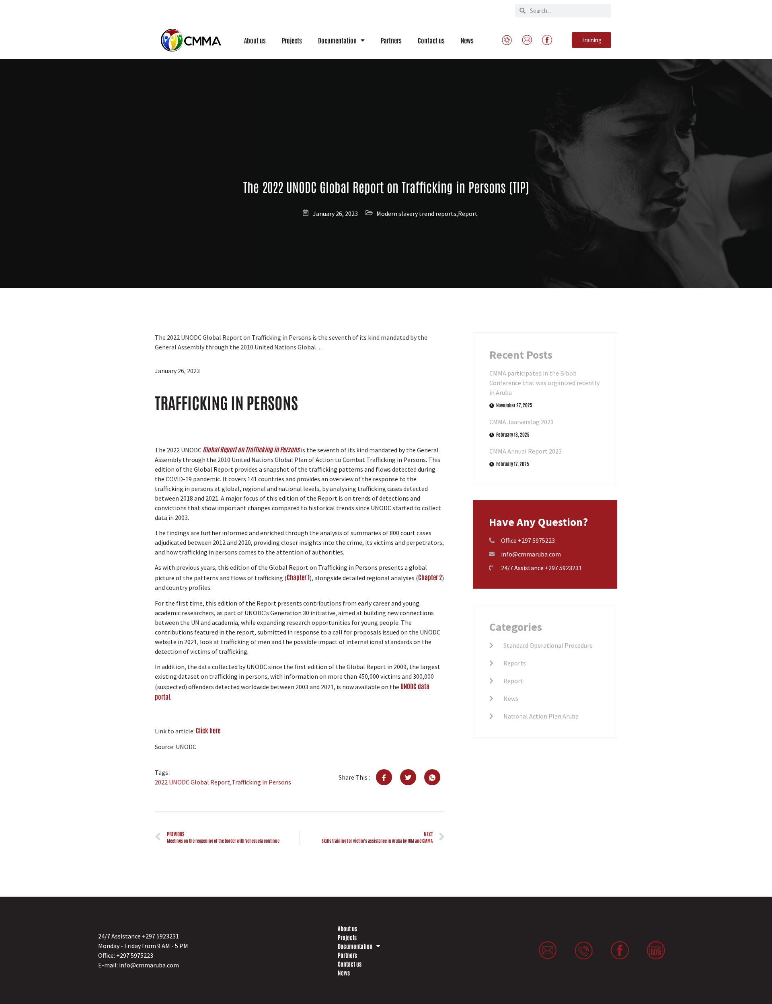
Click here (208, 730)
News (467, 40)
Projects (292, 40)
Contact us (431, 40)
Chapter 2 (430, 577)
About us (255, 40)
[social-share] (384, 777)
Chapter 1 (298, 577)
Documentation (337, 40)
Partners (391, 40)
